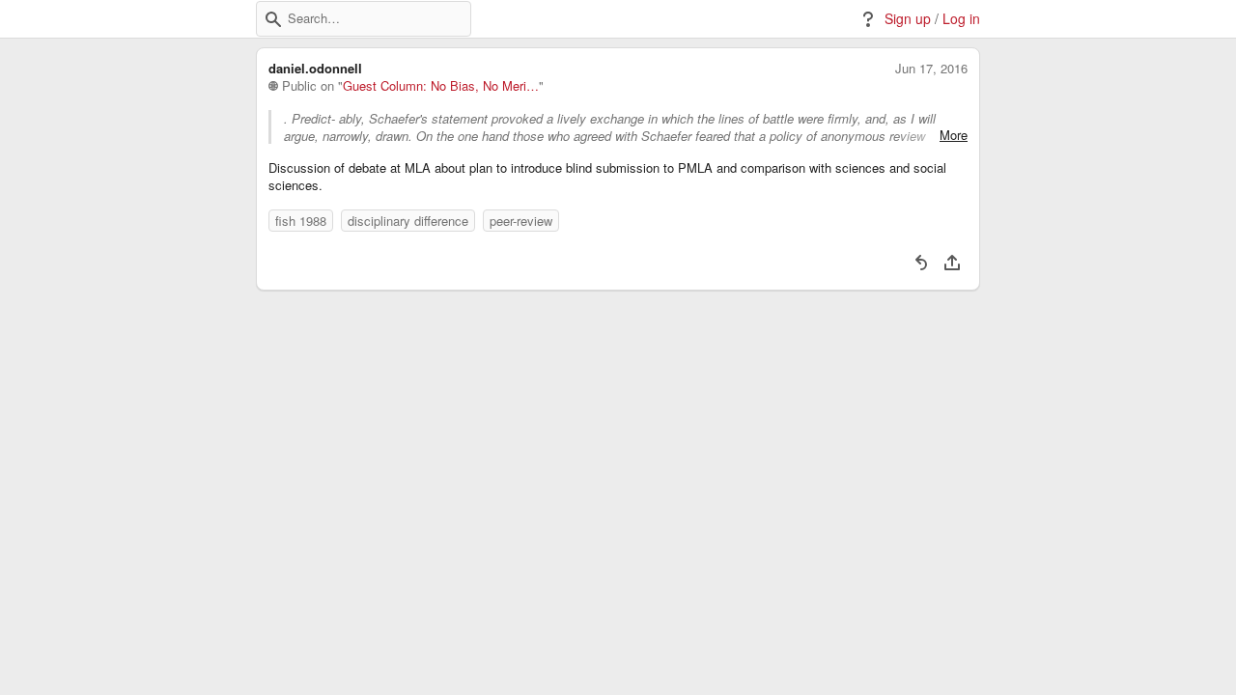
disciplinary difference (408, 220)
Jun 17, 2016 (931, 68)
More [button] (954, 135)
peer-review (521, 220)
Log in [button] (961, 19)
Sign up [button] (908, 19)
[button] (273, 19)
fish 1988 (300, 220)
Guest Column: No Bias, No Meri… (441, 86)
